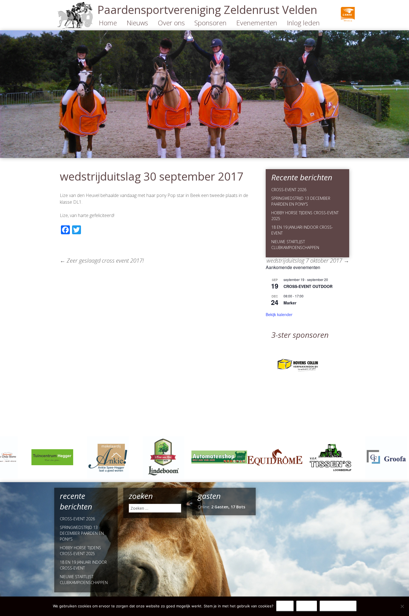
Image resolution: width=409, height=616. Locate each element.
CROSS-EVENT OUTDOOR (308, 286)
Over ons (171, 22)
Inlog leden (303, 22)
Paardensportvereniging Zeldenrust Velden (207, 9)
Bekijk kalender (279, 314)
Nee (306, 606)
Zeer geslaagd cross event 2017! (102, 260)
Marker (290, 302)
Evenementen (256, 22)
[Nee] (402, 606)
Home (108, 22)
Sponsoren (210, 22)
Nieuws (137, 22)
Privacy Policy (338, 606)
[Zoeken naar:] (155, 508)
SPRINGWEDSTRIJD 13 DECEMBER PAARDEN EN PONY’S (82, 533)
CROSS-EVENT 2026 (288, 189)
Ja (285, 606)
